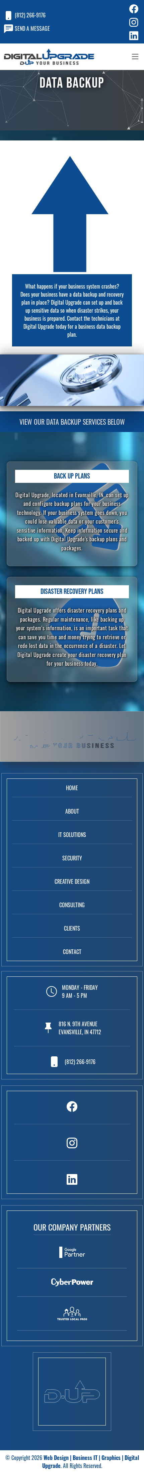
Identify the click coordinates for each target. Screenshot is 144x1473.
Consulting (72, 905)
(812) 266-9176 (30, 15)
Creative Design (72, 881)
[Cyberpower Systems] (72, 1287)
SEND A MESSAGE (32, 28)
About (72, 811)
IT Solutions (72, 835)
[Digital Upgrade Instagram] (72, 1147)
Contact (72, 952)
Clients (72, 928)
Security (72, 858)
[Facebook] (126, 8)
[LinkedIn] (126, 35)
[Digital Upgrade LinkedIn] (72, 1179)
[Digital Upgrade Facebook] (72, 1111)
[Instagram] (126, 21)
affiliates (72, 1446)
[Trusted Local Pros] (72, 1319)
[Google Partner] (72, 1257)
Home (72, 788)
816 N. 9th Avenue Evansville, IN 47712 (80, 1028)
